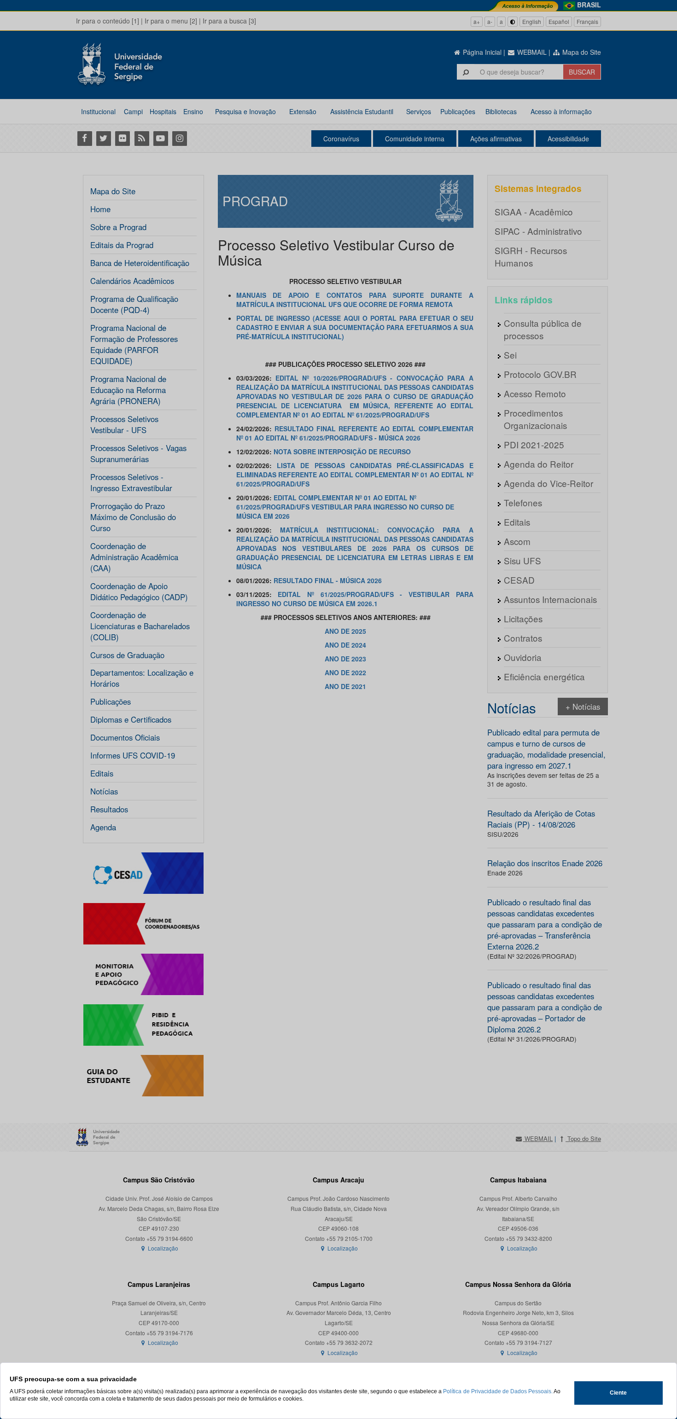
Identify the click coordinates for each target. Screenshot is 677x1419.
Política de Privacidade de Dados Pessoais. (497, 1391)
